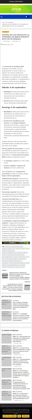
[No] (30, 413)
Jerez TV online (5, 259)
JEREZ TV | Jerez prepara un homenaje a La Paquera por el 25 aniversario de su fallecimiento (21, 339)
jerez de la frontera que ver (18, 254)
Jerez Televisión (5, 257)
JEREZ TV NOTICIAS (17, 334)
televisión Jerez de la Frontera (18, 265)
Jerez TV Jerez (26, 257)
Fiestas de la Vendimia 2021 (8, 248)
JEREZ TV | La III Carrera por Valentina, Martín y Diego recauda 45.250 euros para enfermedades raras (21, 396)
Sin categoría (6, 31)
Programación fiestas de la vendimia (21, 263)
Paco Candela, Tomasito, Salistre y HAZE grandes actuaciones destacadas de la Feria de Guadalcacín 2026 (21, 306)
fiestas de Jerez (19, 246)
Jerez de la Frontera (6, 254)
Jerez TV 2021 (18, 257)
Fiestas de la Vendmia (23, 252)
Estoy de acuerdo (9, 416)
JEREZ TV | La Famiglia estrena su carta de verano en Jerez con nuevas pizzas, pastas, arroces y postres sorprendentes (21, 317)
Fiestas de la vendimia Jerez (8, 250)
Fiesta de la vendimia (10, 246)
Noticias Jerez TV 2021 (7, 263)
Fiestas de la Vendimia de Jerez (22, 248)
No (19, 416)
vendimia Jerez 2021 (19, 267)
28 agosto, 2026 (18, 343)
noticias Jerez (23, 259)
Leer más (26, 416)
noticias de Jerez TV (14, 259)
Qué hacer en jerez (6, 265)
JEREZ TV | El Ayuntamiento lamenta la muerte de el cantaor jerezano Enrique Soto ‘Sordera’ (21, 361)
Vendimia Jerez (11, 267)
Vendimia (4, 267)
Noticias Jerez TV (17, 261)
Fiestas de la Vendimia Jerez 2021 (9, 252)
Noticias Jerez (6, 41)
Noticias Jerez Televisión (7, 261)
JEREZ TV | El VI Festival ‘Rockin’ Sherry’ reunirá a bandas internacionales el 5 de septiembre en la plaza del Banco (21, 374)
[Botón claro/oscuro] (27, 16)
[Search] (30, 16)
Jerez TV (12, 257)
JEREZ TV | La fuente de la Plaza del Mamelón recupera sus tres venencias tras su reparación (22, 350)
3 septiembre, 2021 (16, 41)
